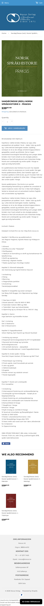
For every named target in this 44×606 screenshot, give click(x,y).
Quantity (5, 118)
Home (4, 33)
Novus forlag (15, 591)
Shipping (5, 112)
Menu (7, 3)
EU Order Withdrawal (31, 602)
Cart (40, 3)
